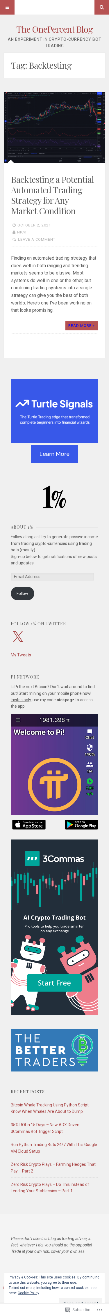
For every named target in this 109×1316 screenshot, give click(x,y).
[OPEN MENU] (7, 7)
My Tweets (21, 655)
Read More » (81, 325)
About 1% (22, 527)
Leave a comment (37, 239)
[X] (18, 637)
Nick (21, 232)
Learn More (54, 454)
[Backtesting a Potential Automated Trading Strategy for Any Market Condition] (54, 127)
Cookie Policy (28, 1293)
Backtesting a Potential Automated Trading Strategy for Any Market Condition (52, 195)
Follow (22, 593)
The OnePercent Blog (54, 29)
